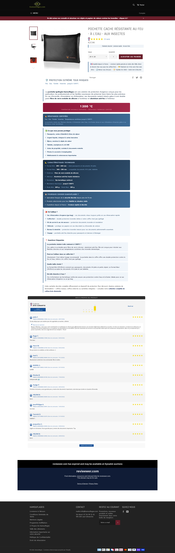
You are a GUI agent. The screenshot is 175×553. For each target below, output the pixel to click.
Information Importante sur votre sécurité (40, 533)
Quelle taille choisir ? (55, 264)
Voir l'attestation (38, 309)
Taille (90, 52)
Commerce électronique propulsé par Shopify (56, 550)
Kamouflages (39, 550)
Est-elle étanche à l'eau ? (56, 274)
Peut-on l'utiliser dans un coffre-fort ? (61, 254)
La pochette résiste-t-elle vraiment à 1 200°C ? (64, 244)
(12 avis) (107, 39)
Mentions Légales (36, 520)
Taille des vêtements (37, 529)
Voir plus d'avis (86, 445)
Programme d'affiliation (38, 523)
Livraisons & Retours (37, 511)
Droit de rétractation (37, 540)
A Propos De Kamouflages (40, 526)
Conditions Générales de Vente (39, 515)
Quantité (112, 52)
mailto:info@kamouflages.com (87, 511)
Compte (142, 13)
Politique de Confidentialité (40, 537)
